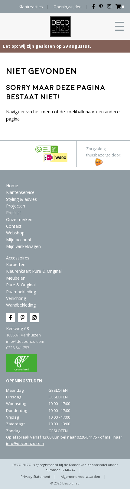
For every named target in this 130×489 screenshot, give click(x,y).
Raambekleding (21, 291)
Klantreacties (31, 6)
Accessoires (17, 258)
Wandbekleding (21, 305)
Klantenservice (20, 192)
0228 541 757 (17, 347)
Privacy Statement (35, 476)
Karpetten (15, 264)
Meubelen (15, 278)
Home (12, 185)
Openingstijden (68, 6)
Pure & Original (21, 285)
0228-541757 (88, 437)
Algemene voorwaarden (80, 476)
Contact (13, 226)
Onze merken (19, 219)
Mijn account (18, 240)
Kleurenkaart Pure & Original (34, 271)
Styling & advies (21, 199)
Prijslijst (13, 212)
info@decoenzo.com (25, 341)
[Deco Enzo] (60, 26)
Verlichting (16, 298)
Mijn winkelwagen (23, 246)
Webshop (15, 233)
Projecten (15, 206)
